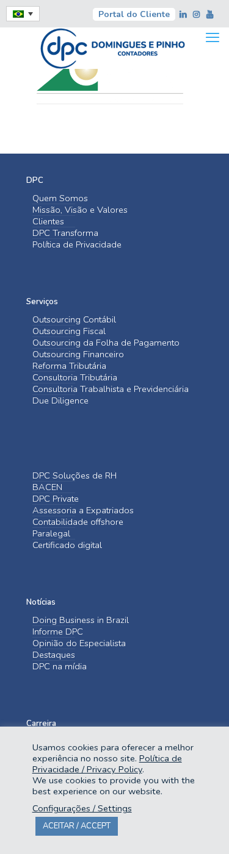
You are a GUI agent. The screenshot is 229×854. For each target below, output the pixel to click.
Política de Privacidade (77, 245)
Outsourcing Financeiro (78, 354)
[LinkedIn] (184, 14)
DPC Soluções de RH (74, 476)
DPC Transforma (65, 233)
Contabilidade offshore (77, 522)
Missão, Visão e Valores (80, 210)
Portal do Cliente (134, 14)
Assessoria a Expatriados (83, 510)
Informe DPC (57, 632)
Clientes (48, 221)
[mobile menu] (212, 37)
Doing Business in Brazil (80, 620)
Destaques (53, 655)
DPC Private (55, 499)
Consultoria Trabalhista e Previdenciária (110, 389)
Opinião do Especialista (79, 643)
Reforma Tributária (69, 366)
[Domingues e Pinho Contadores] (112, 47)
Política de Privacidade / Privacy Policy (107, 763)
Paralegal (51, 533)
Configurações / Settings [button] (82, 808)
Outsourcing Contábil (74, 320)
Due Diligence (60, 401)
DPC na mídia (59, 666)
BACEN (47, 487)
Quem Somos (60, 198)
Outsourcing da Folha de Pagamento (106, 343)
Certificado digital (67, 545)
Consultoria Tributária (74, 377)
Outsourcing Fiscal (69, 331)
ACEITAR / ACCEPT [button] (77, 825)
